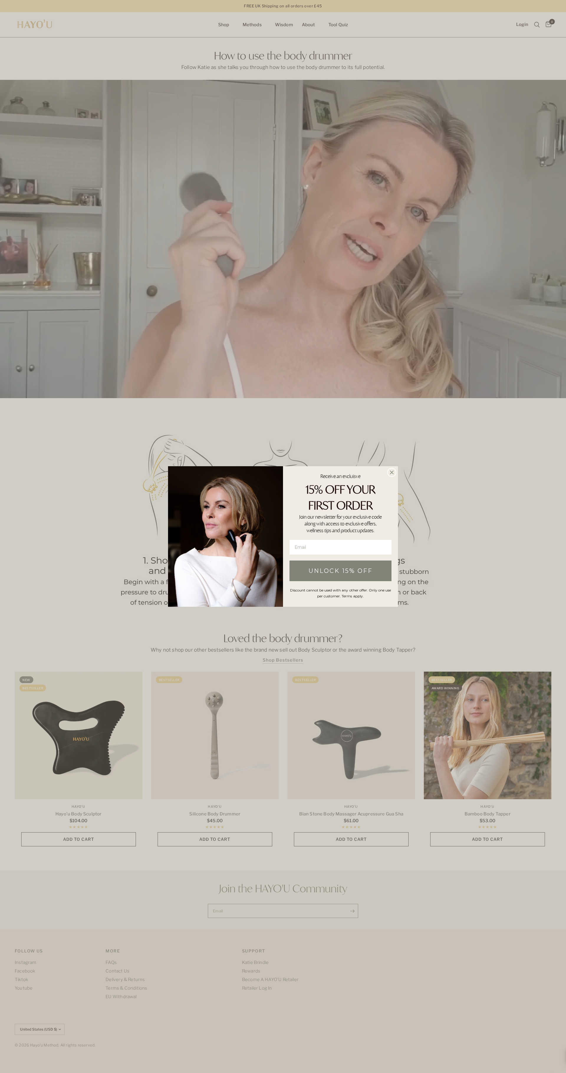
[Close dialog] (392, 472)
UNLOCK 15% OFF (341, 570)
